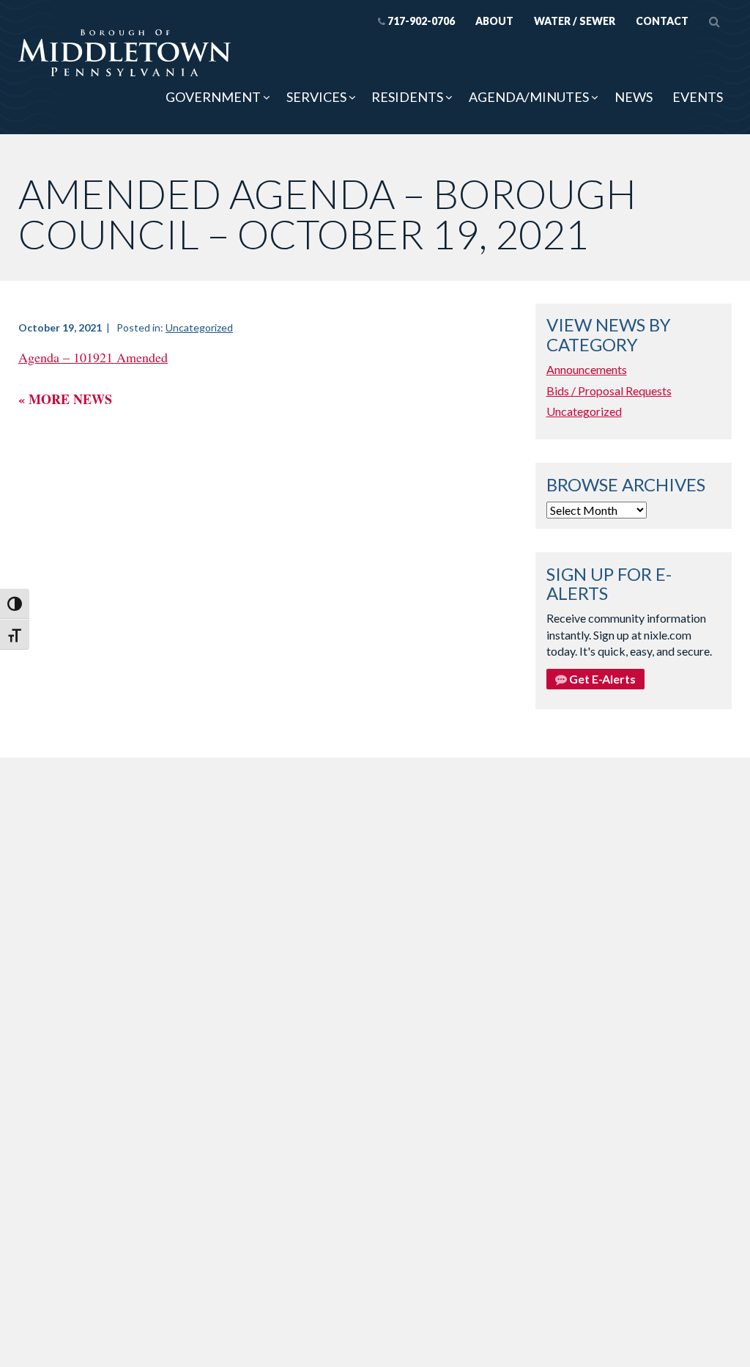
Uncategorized (199, 327)
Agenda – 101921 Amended (93, 357)
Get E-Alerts (601, 679)
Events (697, 97)
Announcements (586, 369)
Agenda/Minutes (529, 97)
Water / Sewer (574, 21)
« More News (65, 398)
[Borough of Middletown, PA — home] (124, 54)
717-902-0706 (421, 21)
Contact (662, 21)
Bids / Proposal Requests (609, 390)
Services (316, 97)
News (634, 97)
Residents (407, 97)
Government (213, 97)
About (494, 21)
